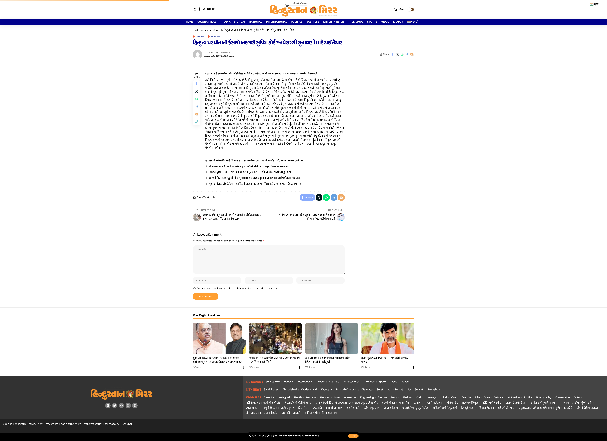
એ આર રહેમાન (390, 408)
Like (477, 398)
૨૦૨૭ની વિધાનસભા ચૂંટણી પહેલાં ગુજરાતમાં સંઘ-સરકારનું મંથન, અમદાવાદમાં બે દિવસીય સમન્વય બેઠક (255, 178)
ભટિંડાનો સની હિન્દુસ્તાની (444, 408)
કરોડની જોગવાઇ (506, 408)
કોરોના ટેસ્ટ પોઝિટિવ (516, 403)
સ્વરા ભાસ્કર (252, 408)
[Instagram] (214, 9)
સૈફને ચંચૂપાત (287, 408)
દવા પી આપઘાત (334, 408)
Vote (576, 398)
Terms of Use (312, 436)
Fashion (407, 398)
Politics (321, 382)
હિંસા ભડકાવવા (329, 413)
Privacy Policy (292, 436)
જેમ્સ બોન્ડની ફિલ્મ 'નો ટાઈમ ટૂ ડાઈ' (333, 403)
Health (298, 398)
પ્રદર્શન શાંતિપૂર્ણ (470, 403)
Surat (380, 390)
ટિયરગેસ (302, 408)
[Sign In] (195, 9)
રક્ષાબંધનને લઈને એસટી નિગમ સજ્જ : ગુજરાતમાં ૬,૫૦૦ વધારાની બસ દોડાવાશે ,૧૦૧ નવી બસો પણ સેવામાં (256, 161)
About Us (7, 424)
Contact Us (20, 424)
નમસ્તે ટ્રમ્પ (432, 398)
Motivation (514, 398)
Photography (543, 398)
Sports (382, 382)
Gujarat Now (273, 382)
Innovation (350, 398)
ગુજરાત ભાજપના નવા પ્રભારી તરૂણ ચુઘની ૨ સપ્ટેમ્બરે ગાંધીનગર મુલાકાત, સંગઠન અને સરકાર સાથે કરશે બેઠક (217, 360)
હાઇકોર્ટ (568, 408)
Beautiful (269, 398)
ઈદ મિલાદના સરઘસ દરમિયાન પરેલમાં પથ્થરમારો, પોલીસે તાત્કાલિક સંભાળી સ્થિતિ (274, 360)
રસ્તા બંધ (418, 403)
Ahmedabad (290, 390)
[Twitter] (114, 405)
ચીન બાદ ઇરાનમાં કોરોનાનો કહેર (261, 413)
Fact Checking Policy (71, 424)
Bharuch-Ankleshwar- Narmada (354, 390)
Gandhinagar (271, 390)
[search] (395, 9)
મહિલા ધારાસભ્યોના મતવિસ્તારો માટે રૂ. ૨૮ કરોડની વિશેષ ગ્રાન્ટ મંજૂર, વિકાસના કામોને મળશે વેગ (251, 167)
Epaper (405, 382)
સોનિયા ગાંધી (311, 413)
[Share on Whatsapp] (402, 54)
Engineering (367, 398)
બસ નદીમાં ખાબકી (291, 413)
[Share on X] (397, 54)
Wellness (311, 398)
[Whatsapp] (135, 405)
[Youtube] (121, 405)
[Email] (412, 54)
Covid (419, 398)
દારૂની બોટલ (388, 403)
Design (395, 398)
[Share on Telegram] (407, 54)
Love (336, 398)
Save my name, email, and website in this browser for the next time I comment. (237, 288)
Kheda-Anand (309, 390)
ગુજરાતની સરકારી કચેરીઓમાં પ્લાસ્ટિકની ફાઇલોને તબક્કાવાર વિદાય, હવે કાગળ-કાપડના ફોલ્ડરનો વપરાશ (255, 184)
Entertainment (352, 382)
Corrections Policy (93, 424)
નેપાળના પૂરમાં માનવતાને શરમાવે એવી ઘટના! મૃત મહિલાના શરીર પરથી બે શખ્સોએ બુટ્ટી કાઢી (250, 172)
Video (394, 382)
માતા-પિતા (404, 403)
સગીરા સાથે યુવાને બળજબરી (544, 403)
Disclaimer (127, 424)
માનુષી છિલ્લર (270, 408)
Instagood (284, 398)
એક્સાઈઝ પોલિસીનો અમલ (297, 403)
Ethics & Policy (112, 424)
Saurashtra (433, 390)
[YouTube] (209, 9)
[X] (204, 9)
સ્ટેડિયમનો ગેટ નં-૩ (492, 403)
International (305, 382)
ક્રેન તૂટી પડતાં (467, 408)
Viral (444, 398)
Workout (325, 398)
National (216, 36)
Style (487, 398)
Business (334, 382)
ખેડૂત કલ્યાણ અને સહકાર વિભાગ (535, 408)
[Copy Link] (196, 121)
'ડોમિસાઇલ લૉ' (434, 403)
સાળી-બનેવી (353, 408)
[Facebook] (200, 9)
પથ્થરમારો (316, 408)
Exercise (466, 398)
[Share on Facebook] (392, 54)
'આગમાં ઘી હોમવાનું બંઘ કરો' (577, 403)
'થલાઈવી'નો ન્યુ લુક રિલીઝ (415, 408)
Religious (370, 382)
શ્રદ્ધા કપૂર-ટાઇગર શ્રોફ (366, 403)
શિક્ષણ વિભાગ (486, 408)
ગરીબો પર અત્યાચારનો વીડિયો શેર (263, 403)
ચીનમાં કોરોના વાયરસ (587, 408)
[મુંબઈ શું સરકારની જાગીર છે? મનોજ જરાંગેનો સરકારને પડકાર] (387, 338)
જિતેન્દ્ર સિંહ (452, 403)
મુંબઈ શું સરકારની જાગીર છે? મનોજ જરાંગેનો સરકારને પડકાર (384, 360)
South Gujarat (415, 390)
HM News (209, 53)
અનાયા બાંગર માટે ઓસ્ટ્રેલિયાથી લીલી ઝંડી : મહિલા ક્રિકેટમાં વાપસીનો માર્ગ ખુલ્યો (328, 360)
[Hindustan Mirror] (303, 9)
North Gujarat (395, 390)
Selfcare (498, 398)
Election (382, 398)
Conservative (562, 398)
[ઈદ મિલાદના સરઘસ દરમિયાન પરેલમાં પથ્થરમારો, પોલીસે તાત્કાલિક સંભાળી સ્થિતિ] (275, 338)
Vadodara (326, 390)
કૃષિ (558, 408)
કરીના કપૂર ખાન (371, 408)
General (201, 36)
